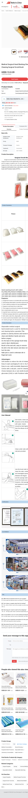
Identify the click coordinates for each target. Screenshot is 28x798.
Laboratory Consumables (7, 752)
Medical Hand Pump (7, 784)
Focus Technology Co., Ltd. (18, 792)
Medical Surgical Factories (20, 777)
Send (14, 661)
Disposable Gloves (19, 749)
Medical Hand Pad (19, 784)
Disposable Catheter (7, 770)
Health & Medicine (9, 10)
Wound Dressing (19, 747)
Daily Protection (18, 752)
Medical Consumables (6, 747)
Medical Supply (17, 10)
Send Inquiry (14, 79)
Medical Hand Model (22, 780)
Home (2, 10)
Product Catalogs (22, 744)
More (2, 787)
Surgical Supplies (7, 766)
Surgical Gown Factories (8, 780)
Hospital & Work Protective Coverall (9, 749)
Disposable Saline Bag (20, 770)
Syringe (15, 766)
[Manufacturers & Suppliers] (14, 2)
